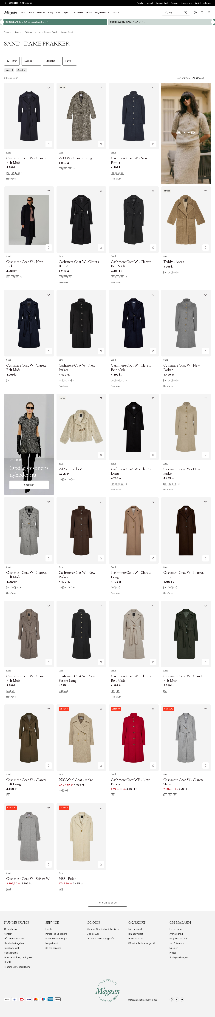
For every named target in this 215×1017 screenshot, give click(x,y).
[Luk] (157, 524)
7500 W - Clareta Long (75, 158)
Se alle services (53, 948)
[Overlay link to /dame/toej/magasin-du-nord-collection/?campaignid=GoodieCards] (160, 22)
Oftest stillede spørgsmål (100, 939)
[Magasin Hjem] (10, 12)
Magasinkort (51, 943)
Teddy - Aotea (173, 262)
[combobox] (176, 12)
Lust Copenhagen (203, 3)
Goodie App (93, 934)
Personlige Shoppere (56, 934)
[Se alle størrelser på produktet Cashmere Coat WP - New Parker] (113, 794)
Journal (150, 3)
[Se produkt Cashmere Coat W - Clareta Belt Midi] (29, 116)
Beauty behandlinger (56, 939)
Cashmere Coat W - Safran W (28, 879)
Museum (174, 948)
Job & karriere (177, 943)
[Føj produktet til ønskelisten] (48, 87)
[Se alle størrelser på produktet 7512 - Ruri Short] (67, 479)
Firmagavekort (135, 934)
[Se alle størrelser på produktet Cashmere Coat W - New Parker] (117, 173)
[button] (195, 12)
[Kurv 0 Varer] (209, 12)
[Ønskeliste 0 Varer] (202, 12)
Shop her (29, 485)
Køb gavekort (135, 929)
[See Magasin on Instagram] (172, 1000)
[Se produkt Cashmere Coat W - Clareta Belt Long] (29, 737)
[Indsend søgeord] (166, 12)
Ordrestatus (10, 929)
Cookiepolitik (11, 953)
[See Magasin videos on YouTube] (182, 1000)
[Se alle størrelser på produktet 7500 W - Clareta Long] (67, 168)
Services (174, 3)
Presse (173, 953)
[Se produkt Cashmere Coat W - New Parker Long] (81, 634)
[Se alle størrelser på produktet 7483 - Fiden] (61, 889)
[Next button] (213, 22)
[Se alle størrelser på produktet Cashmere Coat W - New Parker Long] (63, 691)
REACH (7, 962)
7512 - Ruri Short (71, 469)
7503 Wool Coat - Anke (76, 780)
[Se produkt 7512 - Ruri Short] (81, 427)
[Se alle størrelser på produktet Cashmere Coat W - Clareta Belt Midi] (14, 173)
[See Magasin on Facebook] (177, 1000)
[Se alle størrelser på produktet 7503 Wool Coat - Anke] (63, 790)
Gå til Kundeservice (14, 939)
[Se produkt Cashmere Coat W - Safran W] (29, 836)
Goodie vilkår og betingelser (18, 958)
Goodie (140, 3)
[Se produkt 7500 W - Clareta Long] (81, 116)
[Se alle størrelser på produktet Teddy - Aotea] (171, 272)
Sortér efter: (183, 78)
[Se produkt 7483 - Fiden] (81, 836)
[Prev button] (2, 22)
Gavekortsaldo (135, 939)
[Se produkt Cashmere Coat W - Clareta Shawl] (186, 737)
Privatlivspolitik (11, 948)
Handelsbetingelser (14, 943)
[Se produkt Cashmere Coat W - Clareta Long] (134, 427)
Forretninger (186, 3)
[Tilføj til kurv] (48, 144)
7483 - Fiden (67, 879)
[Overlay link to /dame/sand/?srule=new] (29, 444)
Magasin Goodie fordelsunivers (103, 929)
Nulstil (9, 70)
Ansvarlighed (162, 3)
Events (48, 929)
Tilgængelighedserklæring (17, 967)
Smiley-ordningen (179, 958)
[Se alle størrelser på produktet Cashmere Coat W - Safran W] (8, 889)
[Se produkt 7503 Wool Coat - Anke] (81, 737)
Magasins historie (178, 939)
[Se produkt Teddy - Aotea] (186, 219)
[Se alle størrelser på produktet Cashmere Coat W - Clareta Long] (119, 484)
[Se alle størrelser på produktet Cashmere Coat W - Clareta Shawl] (170, 794)
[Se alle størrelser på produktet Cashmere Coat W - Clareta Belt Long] (8, 794)
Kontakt (8, 934)
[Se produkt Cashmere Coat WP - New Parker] (134, 737)
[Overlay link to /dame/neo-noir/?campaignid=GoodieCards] (56, 22)
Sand (8, 153)
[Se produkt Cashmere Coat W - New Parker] (134, 116)
